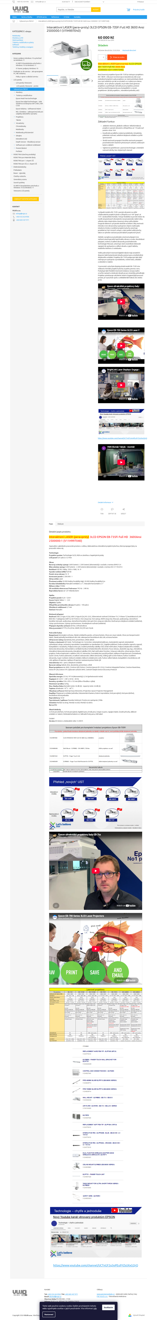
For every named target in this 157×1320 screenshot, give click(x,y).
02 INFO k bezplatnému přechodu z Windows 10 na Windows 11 (28, 64)
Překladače (18, 170)
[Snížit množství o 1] (106, 58)
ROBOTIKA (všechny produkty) (25, 154)
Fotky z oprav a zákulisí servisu (27, 77)
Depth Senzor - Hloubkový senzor (28, 142)
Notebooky (16, 36)
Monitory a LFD (17, 38)
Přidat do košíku (119, 57)
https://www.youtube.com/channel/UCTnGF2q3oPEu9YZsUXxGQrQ (122, 438)
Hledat (96, 9)
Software (15, 45)
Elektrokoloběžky (20, 167)
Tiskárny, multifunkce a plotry (23, 42)
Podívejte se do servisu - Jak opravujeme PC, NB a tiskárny (28, 72)
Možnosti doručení (129, 50)
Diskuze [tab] (61, 524)
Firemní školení (21, 148)
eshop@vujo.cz (21, 214)
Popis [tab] (51, 524)
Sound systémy (19, 183)
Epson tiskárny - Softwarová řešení (28, 109)
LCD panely (18, 80)
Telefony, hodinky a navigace (22, 47)
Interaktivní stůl (21, 139)
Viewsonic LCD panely (22, 191)
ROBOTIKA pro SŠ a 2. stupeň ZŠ (25, 164)
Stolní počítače (17, 40)
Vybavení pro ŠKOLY (21, 89)
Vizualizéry (20, 123)
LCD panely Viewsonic (24, 83)
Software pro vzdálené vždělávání (28, 145)
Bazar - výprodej (19, 173)
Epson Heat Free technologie (26, 98)
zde (95, 1308)
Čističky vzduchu (20, 176)
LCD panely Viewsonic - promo (27, 86)
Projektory (19, 117)
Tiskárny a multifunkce (24, 95)
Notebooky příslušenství (24, 132)
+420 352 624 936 (22, 217)
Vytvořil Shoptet (139, 1315)
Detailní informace (104, 502)
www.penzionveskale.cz (106, 1294)
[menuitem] (14, 17)
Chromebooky (21, 126)
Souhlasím (108, 1307)
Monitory (19, 92)
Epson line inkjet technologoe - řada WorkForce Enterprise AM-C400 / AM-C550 (29, 104)
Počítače (19, 151)
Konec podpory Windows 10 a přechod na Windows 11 (27, 59)
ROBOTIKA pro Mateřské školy (25, 157)
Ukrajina (19, 136)
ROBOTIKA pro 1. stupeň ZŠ (24, 161)
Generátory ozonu (20, 179)
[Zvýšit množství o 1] (106, 56)
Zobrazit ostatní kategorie (25, 199)
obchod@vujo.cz (55, 1296)
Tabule (18, 120)
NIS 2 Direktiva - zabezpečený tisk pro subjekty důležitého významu (29, 113)
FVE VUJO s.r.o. (102, 1296)
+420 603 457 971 (22, 220)
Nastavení (48, 1314)
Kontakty (66, 2)
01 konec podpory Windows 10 (27, 68)
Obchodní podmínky (82, 2)
